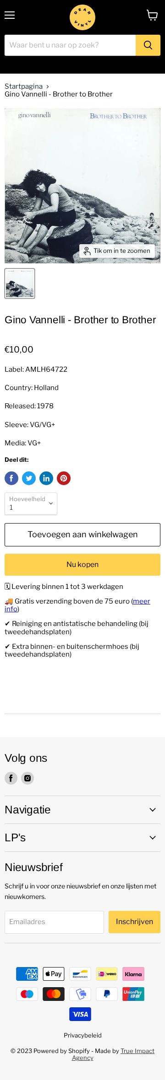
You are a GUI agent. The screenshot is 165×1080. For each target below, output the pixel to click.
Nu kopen (82, 564)
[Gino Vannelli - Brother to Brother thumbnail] (19, 283)
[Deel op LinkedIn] (46, 478)
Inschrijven (134, 921)
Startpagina (24, 87)
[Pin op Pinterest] (64, 478)
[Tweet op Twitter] (29, 478)
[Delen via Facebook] (11, 478)
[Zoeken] (148, 45)
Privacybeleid (83, 1035)
